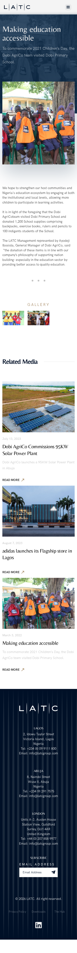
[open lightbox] (13, 318)
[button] (68, 7)
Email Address (37, 864)
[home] (17, 7)
